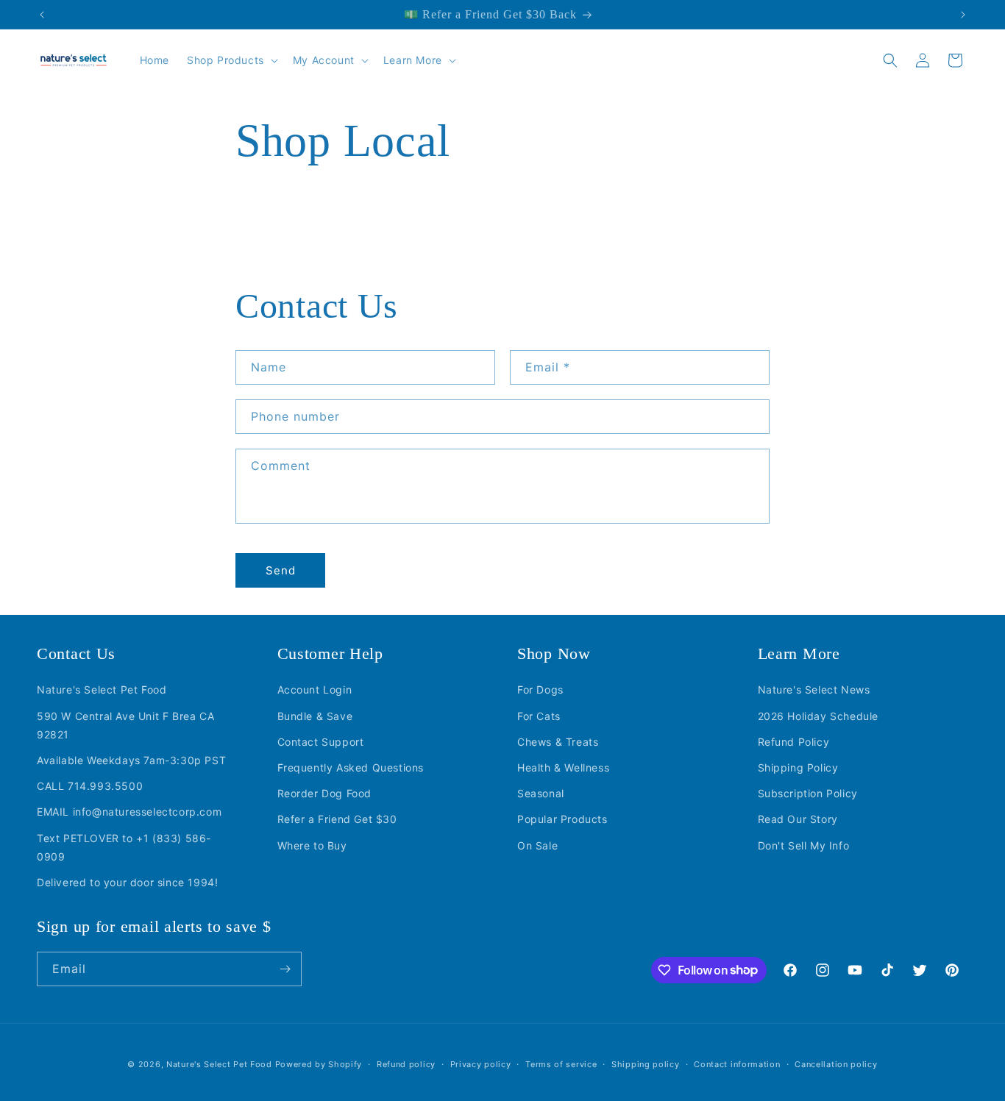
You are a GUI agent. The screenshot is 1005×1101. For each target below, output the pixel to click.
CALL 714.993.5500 (90, 786)
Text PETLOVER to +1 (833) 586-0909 (124, 846)
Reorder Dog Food (324, 793)
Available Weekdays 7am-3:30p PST (131, 760)
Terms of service (561, 1063)
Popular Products (562, 819)
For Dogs (540, 689)
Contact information (737, 1063)
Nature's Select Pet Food (101, 689)
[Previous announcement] (42, 15)
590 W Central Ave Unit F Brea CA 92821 (125, 724)
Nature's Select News (814, 689)
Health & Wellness (563, 767)
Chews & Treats (557, 741)
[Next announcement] (963, 15)
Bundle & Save (315, 715)
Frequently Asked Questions (351, 767)
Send (281, 570)
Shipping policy (645, 1063)
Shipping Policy (798, 767)
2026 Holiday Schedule (818, 715)
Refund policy (406, 1063)
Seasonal (540, 793)
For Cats (539, 715)
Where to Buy (312, 844)
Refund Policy (794, 741)
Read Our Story (798, 819)
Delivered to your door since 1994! (127, 881)
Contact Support (320, 741)
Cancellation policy (836, 1063)
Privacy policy (480, 1063)
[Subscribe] (285, 969)
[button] (231, 60)
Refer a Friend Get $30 (337, 819)
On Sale (537, 844)
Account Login (314, 689)
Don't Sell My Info (804, 844)
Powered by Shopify (319, 1064)
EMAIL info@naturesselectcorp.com (129, 811)
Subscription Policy (808, 793)
